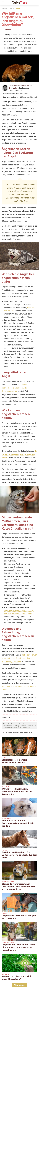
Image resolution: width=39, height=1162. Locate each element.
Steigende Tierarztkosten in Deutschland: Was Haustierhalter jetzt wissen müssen (18, 887)
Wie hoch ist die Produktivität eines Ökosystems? (17, 977)
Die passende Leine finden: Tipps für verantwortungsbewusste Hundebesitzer (18, 947)
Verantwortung (8, 881)
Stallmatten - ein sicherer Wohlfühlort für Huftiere (14, 761)
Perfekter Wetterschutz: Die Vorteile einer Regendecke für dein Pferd (19, 855)
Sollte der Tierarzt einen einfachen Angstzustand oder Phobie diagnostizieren (19, 658)
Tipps (4, 757)
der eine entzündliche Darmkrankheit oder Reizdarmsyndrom (16, 387)
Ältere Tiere (6, 818)
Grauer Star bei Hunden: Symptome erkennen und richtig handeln (18, 823)
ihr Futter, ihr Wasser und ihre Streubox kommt (19, 454)
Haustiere (5, 786)
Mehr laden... (19, 985)
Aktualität (5, 8)
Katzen (18, 8)
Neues (12, 8)
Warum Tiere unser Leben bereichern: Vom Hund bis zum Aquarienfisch (17, 791)
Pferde (4, 850)
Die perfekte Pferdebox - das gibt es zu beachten (19, 917)
